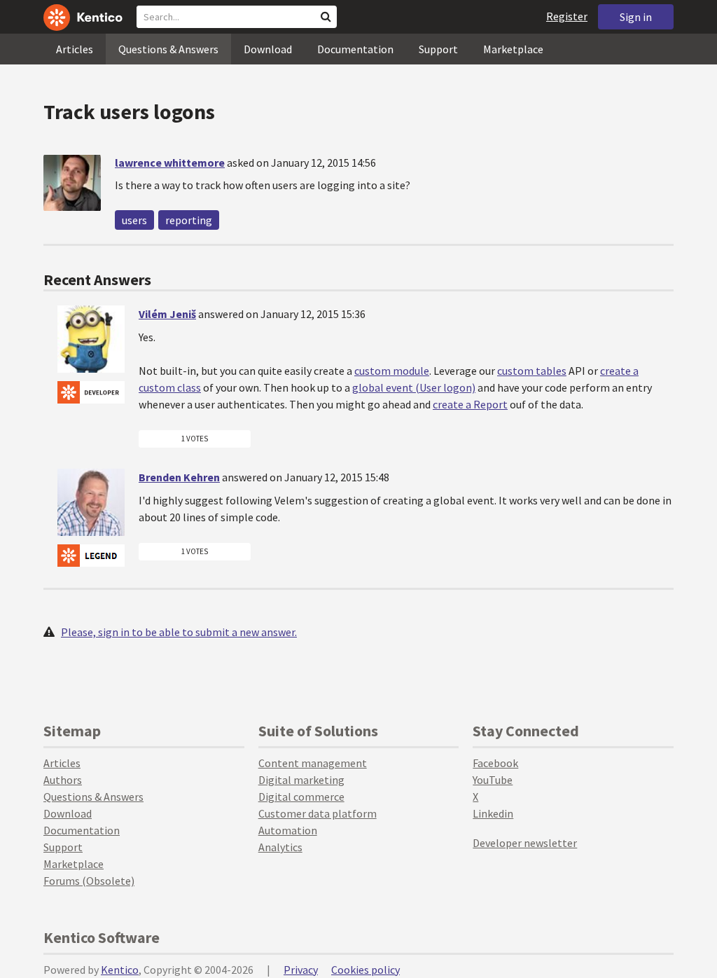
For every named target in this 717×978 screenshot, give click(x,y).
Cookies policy (365, 970)
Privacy (301, 970)
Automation (287, 830)
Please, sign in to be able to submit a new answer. (179, 632)
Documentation (355, 49)
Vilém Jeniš (167, 314)
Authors (62, 780)
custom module (391, 371)
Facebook (495, 763)
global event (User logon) (413, 387)
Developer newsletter (525, 843)
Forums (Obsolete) (88, 881)
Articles (74, 49)
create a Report (470, 404)
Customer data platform (317, 813)
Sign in (636, 17)
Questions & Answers (168, 49)
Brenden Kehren (179, 477)
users (134, 220)
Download (268, 49)
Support (438, 49)
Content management (312, 763)
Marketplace (513, 49)
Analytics (280, 847)
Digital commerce (301, 797)
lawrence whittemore (170, 163)
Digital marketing (301, 780)
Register (566, 16)
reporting (188, 220)
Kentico (120, 970)
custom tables (531, 371)
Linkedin (493, 813)
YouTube (493, 780)
